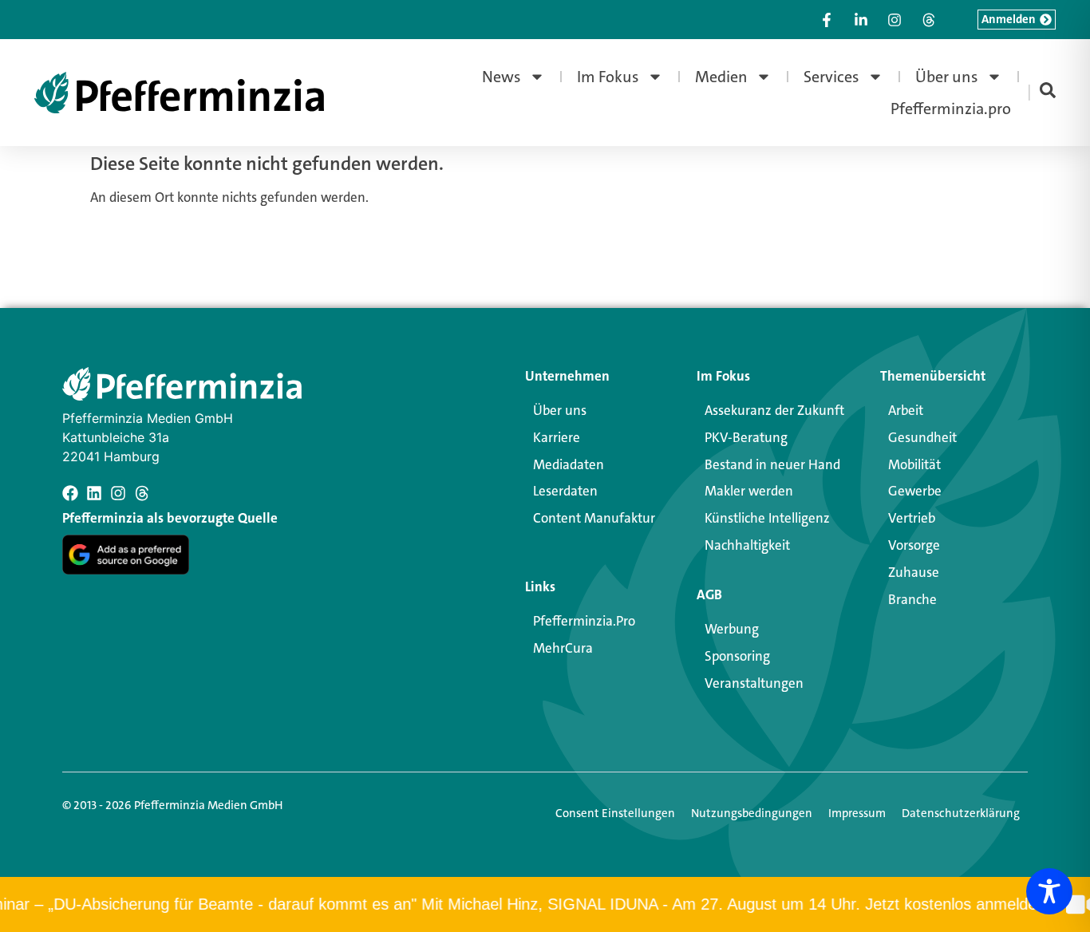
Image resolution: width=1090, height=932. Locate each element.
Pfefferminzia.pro (951, 108)
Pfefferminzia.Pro (584, 621)
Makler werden (749, 491)
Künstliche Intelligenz (767, 518)
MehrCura (563, 648)
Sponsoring (737, 656)
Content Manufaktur (594, 518)
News (501, 76)
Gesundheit (922, 437)
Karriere (556, 437)
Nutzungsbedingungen (751, 813)
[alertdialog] (545, 904)
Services (831, 76)
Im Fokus (608, 76)
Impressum (857, 813)
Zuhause (913, 572)
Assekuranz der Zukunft (774, 410)
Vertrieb (911, 518)
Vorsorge (914, 545)
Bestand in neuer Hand (772, 464)
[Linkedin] (94, 493)
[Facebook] (70, 493)
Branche (912, 599)
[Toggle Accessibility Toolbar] (1049, 891)
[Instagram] (118, 493)
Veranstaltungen (754, 683)
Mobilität (914, 464)
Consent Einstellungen (615, 813)
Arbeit (905, 410)
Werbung (732, 629)
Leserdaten (565, 491)
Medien (721, 76)
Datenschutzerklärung (961, 813)
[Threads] (142, 493)
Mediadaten (568, 464)
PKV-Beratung (746, 437)
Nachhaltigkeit (747, 545)
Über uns (946, 76)
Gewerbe (915, 491)
